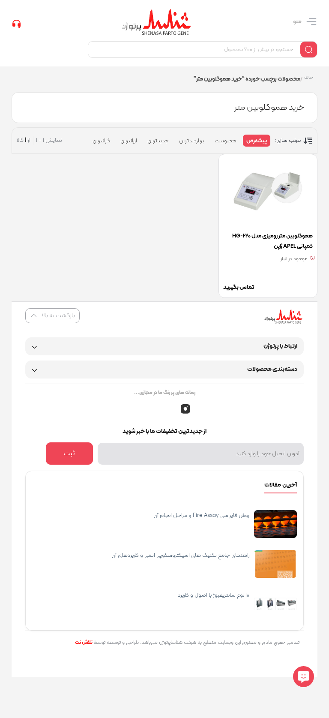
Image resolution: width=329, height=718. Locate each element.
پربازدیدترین (191, 141)
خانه (308, 78)
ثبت (69, 453)
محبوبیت (225, 141)
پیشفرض (256, 141)
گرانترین (101, 141)
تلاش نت (84, 642)
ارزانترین (128, 141)
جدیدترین (158, 141)
